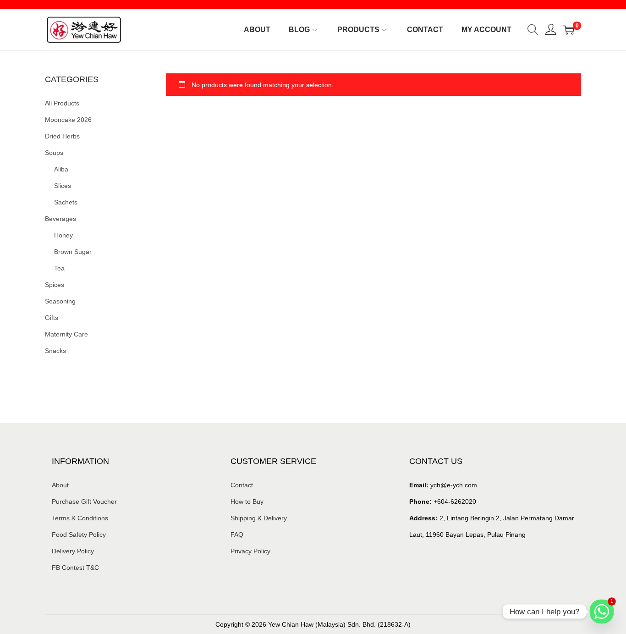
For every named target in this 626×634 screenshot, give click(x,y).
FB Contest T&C (75, 567)
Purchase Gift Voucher (84, 501)
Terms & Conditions (80, 518)
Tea (59, 268)
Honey (63, 235)
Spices (54, 284)
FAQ (237, 534)
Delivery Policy (73, 551)
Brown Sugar (73, 251)
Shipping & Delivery (259, 518)
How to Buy (247, 501)
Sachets (65, 202)
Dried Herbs (62, 136)
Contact (242, 485)
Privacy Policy (250, 551)
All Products (62, 103)
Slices (62, 185)
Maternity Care (66, 334)
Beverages (60, 218)
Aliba (61, 169)
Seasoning (60, 301)
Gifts (51, 317)
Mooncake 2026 (68, 119)
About (60, 485)
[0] (568, 29)
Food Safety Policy (79, 534)
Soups (54, 152)
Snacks (55, 350)
